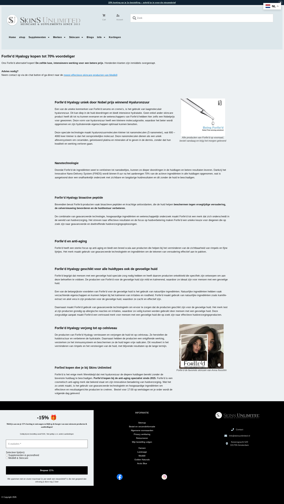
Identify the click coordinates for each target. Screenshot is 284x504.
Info (99, 37)
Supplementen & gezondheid (23, 455)
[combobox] (201, 18)
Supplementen (37, 37)
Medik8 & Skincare (18, 458)
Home (12, 37)
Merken (57, 37)
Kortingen (115, 37)
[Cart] (103, 15)
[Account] (117, 15)
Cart (104, 20)
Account (119, 20)
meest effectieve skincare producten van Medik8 (90, 75)
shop (22, 37)
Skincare (74, 37)
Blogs (90, 37)
